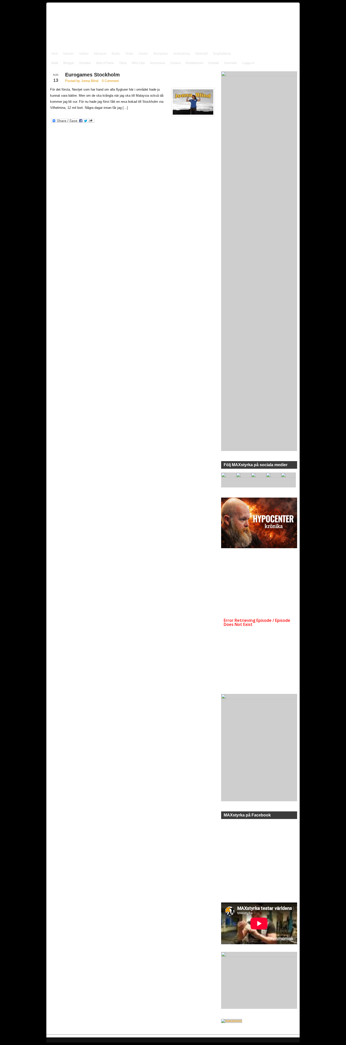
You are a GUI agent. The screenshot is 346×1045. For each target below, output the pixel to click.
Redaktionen (194, 63)
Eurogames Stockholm (92, 74)
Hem (54, 53)
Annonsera (157, 63)
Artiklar (84, 53)
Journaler (230, 63)
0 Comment (110, 81)
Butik (54, 63)
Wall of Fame (105, 63)
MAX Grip (138, 63)
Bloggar (68, 63)
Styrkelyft (201, 53)
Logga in (248, 63)
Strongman (160, 53)
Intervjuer (100, 53)
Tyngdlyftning (222, 53)
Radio (116, 53)
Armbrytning (181, 53)
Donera (175, 63)
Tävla (123, 63)
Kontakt (213, 63)
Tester (129, 53)
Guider (143, 53)
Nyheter (68, 53)
